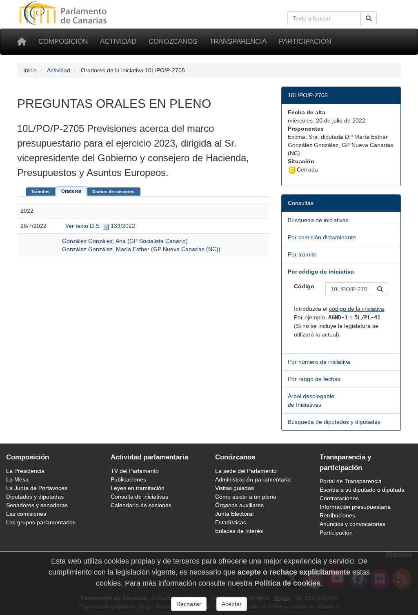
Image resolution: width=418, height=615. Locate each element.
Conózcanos (173, 41)
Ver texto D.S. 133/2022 (99, 226)
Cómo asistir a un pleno (245, 496)
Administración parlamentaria (253, 479)
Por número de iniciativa (319, 362)
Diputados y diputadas (35, 496)
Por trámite (302, 254)
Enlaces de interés (239, 531)
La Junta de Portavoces (36, 488)
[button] (380, 289)
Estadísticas (230, 522)
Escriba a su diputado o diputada (362, 489)
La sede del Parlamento (246, 471)
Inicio (30, 70)
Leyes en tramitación (138, 488)
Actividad (118, 41)
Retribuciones (337, 515)
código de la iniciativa (356, 308)
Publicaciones (128, 479)
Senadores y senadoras (37, 505)
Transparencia (238, 41)
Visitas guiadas (234, 488)
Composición (63, 41)
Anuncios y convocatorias (352, 524)
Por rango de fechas (314, 379)
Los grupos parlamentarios (41, 522)
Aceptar (232, 604)
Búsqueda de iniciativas (318, 220)
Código (304, 286)
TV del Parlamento (135, 471)
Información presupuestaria (355, 507)
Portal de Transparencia (351, 481)
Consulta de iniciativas (139, 496)
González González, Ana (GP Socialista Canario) (125, 241)
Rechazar (188, 604)
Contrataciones (339, 498)
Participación (305, 41)
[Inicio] (21, 41)
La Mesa (17, 479)
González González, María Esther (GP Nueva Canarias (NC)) (141, 249)
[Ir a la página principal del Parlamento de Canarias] (64, 12)
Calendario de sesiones (141, 505)
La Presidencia (25, 471)
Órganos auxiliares (239, 505)
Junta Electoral (234, 513)
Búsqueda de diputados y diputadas (334, 422)
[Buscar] (368, 18)
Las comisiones (26, 513)
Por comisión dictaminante (322, 237)
